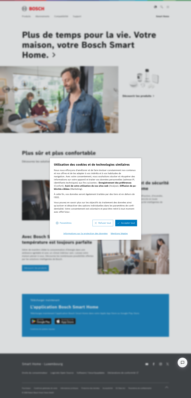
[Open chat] (182, 362)
